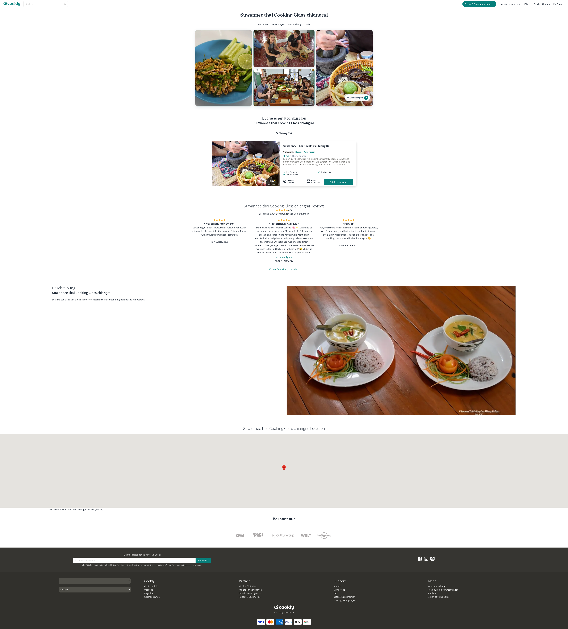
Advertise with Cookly (438, 596)
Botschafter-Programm (250, 593)
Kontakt (337, 586)
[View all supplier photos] (223, 68)
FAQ (335, 593)
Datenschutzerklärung (192, 565)
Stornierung (339, 589)
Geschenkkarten (542, 4)
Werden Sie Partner (248, 586)
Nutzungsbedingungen (345, 600)
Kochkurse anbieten (510, 4)
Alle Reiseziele (151, 586)
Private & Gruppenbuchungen (479, 4)
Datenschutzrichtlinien (344, 596)
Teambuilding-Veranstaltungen (443, 589)
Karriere (432, 593)
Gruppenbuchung (436, 586)
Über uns (148, 589)
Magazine (148, 593)
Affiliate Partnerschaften (250, 589)
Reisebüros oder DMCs (249, 596)
